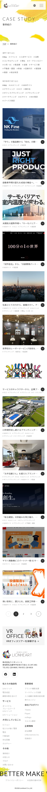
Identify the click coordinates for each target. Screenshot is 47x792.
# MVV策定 (33, 96)
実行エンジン (30, 700)
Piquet (27, 713)
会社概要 (28, 731)
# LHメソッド (14, 85)
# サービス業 (34, 64)
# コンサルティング (10, 60)
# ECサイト (22, 96)
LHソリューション (10, 715)
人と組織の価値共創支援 (34, 696)
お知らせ (6, 757)
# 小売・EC (7, 64)
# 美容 (5, 72)
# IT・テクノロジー (35, 60)
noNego (28, 717)
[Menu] (41, 5)
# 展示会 (27, 89)
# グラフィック (9, 89)
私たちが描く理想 (10, 728)
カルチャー (7, 743)
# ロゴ (19, 89)
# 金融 (24, 64)
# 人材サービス (25, 57)
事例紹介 (6, 753)
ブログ (5, 761)
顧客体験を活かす (10, 696)
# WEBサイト (27, 85)
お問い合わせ (8, 764)
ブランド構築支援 (32, 688)
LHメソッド (7, 688)
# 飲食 (19, 68)
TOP (4, 44)
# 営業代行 (28, 68)
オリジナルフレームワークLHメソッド (9, 708)
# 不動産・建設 (9, 68)
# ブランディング (33, 92)
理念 (4, 732)
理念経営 (6, 692)
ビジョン (6, 725)
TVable (28, 710)
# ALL (5, 57)
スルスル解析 (30, 721)
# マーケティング (10, 96)
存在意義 (6, 740)
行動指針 (6, 736)
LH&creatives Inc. (32, 734)
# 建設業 (37, 68)
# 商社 (22, 60)
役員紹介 (28, 738)
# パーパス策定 (9, 100)
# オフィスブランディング (13, 92)
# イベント (13, 57)
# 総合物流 (13, 72)
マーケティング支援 (33, 692)
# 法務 (36, 57)
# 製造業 (16, 64)
